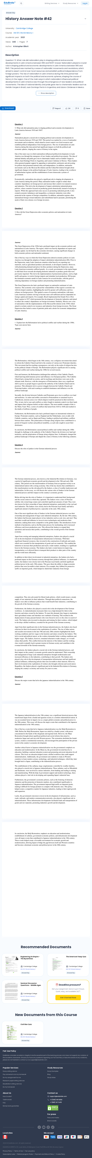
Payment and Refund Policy (44, 1154)
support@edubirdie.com (38, 1060)
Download (9, 108)
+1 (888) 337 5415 (56, 1102)
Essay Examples (52, 1071)
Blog (48, 1074)
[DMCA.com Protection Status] (68, 1108)
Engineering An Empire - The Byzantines (30, 958)
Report (58, 108)
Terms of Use (18, 1151)
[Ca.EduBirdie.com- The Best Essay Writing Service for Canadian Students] (5, 1138)
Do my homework (9, 1087)
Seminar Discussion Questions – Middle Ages (31, 984)
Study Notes (51, 1077)
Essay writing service (10, 1071)
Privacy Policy (7, 1151)
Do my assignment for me (12, 1077)
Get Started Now (68, 997)
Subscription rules (9, 1154)
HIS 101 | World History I (23, 33)
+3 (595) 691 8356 (56, 1100)
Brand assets (52, 1121)
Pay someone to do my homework (14, 1074)
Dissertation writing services (12, 1084)
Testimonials (7, 1100)
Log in (85, 3)
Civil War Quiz (26, 1024)
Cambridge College (24, 28)
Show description (47, 93)
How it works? (7, 1096)
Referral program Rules (25, 1154)
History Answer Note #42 (28, 18)
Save (88, 108)
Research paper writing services (14, 1081)
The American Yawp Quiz (76, 957)
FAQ (4, 1103)
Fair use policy (30, 1151)
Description (12, 55)
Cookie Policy (60, 1154)
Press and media (53, 1118)
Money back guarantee (11, 1106)
